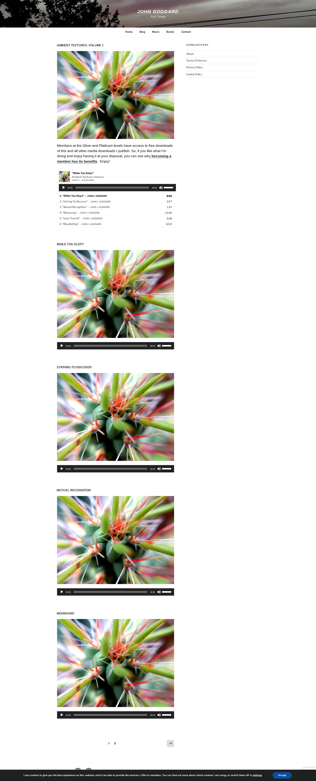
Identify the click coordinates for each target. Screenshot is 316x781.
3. (85, 206)
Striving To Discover (74, 367)
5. (81, 218)
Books (170, 31)
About (189, 53)
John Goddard (158, 11)
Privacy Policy (194, 67)
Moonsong (65, 613)
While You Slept (70, 244)
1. (83, 195)
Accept (282, 775)
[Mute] (161, 187)
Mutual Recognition (74, 490)
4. (80, 212)
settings (257, 775)
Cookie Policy (194, 74)
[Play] (63, 187)
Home (129, 31)
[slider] (169, 187)
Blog (142, 31)
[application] (117, 187)
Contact (186, 31)
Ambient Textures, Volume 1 (80, 45)
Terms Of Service (196, 60)
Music (155, 31)
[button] (115, 95)
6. (80, 223)
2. (85, 201)
